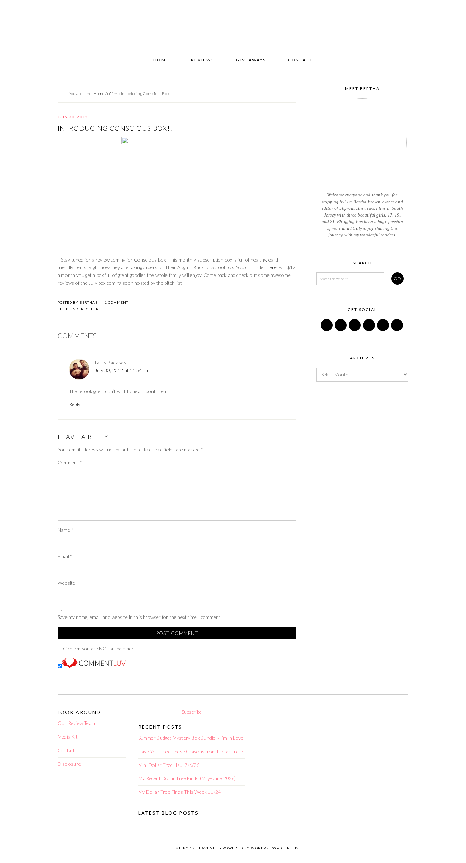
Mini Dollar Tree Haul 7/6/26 (169, 765)
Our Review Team (76, 723)
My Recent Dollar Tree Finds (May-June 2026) (187, 778)
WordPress (263, 848)
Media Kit (68, 737)
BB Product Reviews (233, 26)
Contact (66, 750)
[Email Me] (383, 329)
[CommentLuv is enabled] (94, 666)
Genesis (290, 848)
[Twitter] (341, 329)
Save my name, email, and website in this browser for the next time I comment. (139, 617)
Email (65, 556)
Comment (70, 462)
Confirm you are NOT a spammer (98, 648)
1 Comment (116, 302)
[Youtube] (397, 329)
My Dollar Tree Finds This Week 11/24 (179, 792)
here (272, 267)
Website (66, 583)
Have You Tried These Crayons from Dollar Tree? (190, 751)
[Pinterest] (355, 329)
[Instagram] (369, 329)
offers (93, 309)
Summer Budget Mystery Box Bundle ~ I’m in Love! (191, 738)
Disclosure (69, 764)
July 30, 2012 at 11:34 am (122, 370)
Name (65, 530)
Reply (75, 404)
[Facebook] (327, 329)
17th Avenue (204, 848)
